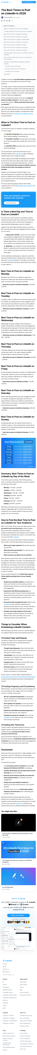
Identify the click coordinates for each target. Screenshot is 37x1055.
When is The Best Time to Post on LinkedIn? (16, 28)
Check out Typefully (17, 915)
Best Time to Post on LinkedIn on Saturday (16, 47)
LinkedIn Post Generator (25, 186)
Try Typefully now (28, 2)
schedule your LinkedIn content (23, 113)
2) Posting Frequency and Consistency (15, 69)
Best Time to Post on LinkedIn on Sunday (15, 50)
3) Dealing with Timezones (12, 71)
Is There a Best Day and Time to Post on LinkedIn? (18, 31)
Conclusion (7, 74)
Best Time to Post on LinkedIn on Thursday (16, 42)
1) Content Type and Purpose (13, 66)
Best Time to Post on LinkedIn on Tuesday (16, 36)
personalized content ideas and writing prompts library (18, 677)
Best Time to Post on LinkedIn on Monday (15, 34)
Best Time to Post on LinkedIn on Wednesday (16, 39)
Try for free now (11, 203)
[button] (2, 20)
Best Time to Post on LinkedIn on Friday (15, 45)
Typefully (18, 154)
